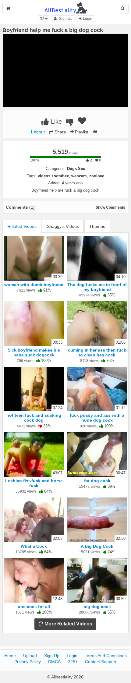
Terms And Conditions (106, 655)
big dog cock (97, 606)
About (39, 131)
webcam (79, 176)
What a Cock (34, 546)
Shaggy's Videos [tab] (63, 226)
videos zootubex (53, 176)
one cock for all (34, 606)
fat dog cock (97, 480)
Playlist (81, 131)
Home (10, 655)
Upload (30, 655)
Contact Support (100, 661)
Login (87, 18)
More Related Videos (67, 623)
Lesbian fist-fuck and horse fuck (34, 483)
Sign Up (65, 18)
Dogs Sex (76, 168)
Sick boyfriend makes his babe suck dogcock (34, 352)
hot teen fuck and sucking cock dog (33, 418)
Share (59, 131)
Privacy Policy (27, 661)
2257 (73, 661)
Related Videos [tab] (22, 226)
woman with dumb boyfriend (34, 284)
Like (55, 121)
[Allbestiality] (65, 7)
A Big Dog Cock (97, 546)
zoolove (96, 176)
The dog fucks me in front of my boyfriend (97, 287)
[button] (43, 18)
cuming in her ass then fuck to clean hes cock (97, 352)
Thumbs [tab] (97, 226)
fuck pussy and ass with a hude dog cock (97, 418)
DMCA (54, 661)
